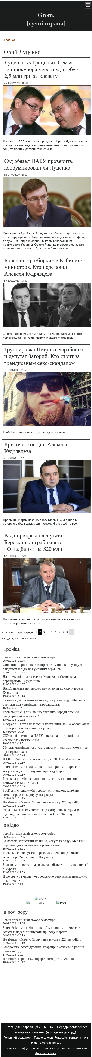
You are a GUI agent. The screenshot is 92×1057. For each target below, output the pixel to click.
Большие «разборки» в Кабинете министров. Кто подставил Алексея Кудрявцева (43, 266)
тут (73, 1032)
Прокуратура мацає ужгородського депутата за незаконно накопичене (45, 878)
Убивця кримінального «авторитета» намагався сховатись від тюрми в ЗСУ (45, 749)
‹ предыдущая (24, 632)
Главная (10, 39)
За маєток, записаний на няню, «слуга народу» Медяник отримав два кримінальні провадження (44, 702)
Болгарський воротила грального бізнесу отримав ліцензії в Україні (45, 866)
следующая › (10, 638)
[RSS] (61, 903)
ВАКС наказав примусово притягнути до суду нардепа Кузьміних (43, 690)
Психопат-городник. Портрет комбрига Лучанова (39, 958)
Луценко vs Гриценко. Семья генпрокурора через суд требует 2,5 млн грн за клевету (42, 68)
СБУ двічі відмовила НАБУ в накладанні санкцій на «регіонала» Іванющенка (41, 737)
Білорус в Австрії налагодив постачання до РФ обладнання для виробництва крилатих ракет (46, 725)
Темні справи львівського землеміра (29, 657)
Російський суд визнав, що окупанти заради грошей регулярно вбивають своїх (41, 714)
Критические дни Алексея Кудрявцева (35, 447)
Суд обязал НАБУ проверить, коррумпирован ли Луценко (39, 164)
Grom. (46, 14)
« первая (7, 632)
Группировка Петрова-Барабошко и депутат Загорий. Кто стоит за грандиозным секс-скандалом (44, 356)
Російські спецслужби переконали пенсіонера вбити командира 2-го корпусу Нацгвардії (41, 792)
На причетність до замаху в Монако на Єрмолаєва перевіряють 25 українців (39, 678)
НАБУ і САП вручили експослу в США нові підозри (41, 759)
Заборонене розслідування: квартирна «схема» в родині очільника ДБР (43, 948)
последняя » (28, 638)
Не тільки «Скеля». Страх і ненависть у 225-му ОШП (42, 802)
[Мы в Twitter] (44, 903)
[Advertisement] (46, 993)
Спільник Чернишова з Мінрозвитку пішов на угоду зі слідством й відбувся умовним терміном (42, 666)
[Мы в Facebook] (29, 903)
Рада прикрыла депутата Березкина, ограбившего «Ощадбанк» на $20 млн (33, 542)
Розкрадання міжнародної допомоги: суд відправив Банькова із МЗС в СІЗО (40, 780)
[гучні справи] (24, 1027)
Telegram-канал (49, 1042)
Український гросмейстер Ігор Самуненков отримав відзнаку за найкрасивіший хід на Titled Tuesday (41, 811)
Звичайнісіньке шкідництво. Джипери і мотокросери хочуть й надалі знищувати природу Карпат (41, 768)
